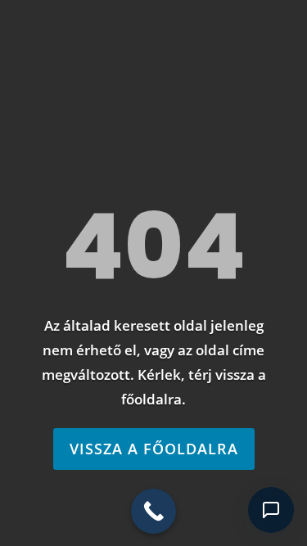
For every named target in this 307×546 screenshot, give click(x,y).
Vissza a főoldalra (154, 448)
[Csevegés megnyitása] (271, 510)
